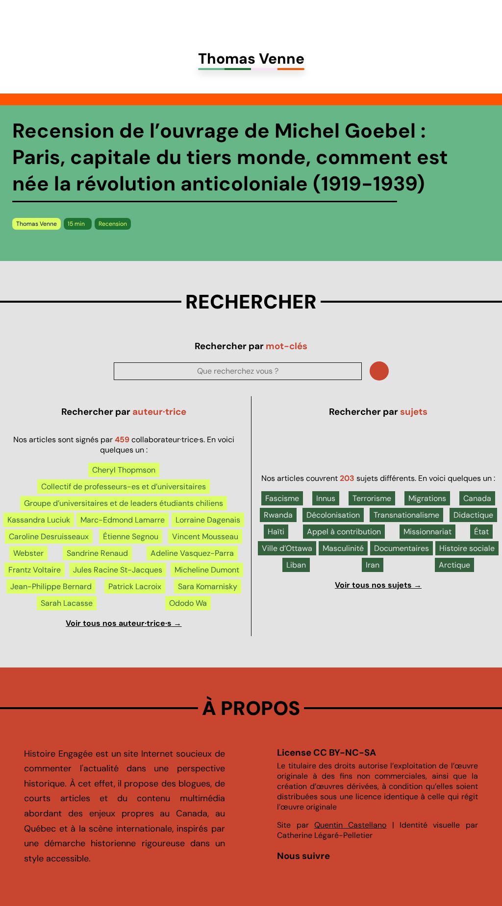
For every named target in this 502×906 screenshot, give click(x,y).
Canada (477, 498)
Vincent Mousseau (205, 536)
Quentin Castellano (350, 825)
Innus (325, 498)
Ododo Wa (188, 603)
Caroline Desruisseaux (49, 536)
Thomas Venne (36, 224)
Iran (372, 565)
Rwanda (278, 515)
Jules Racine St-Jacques (117, 570)
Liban (296, 565)
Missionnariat (427, 531)
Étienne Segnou (130, 536)
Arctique (454, 565)
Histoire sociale (467, 548)
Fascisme (282, 498)
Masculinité (343, 548)
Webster (28, 553)
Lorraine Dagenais (208, 520)
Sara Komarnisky (207, 586)
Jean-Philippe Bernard (51, 586)
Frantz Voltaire (34, 570)
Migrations (427, 498)
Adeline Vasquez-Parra (192, 553)
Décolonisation (333, 515)
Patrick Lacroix (134, 586)
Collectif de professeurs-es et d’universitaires (123, 486)
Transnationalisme (406, 515)
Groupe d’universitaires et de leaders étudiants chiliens (123, 503)
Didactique (473, 515)
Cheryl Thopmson (123, 470)
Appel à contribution (344, 531)
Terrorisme (371, 498)
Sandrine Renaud (97, 553)
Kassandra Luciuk (38, 520)
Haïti (276, 531)
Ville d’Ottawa (287, 548)
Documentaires (401, 548)
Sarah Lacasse (67, 603)
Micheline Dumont (207, 570)
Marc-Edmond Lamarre (122, 520)
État (481, 531)
